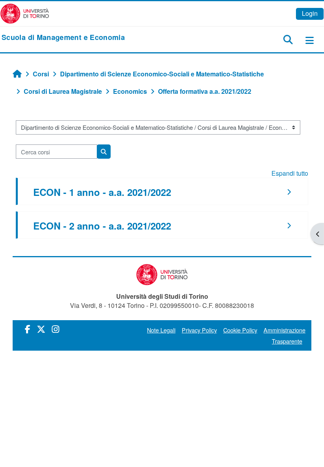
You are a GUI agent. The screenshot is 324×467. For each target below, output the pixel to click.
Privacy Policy (199, 330)
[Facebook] (28, 329)
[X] (41, 329)
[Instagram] (55, 329)
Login (310, 13)
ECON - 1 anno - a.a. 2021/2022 (102, 192)
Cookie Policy (240, 330)
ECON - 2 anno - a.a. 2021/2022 (102, 225)
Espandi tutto (289, 173)
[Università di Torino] (24, 12)
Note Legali (161, 330)
